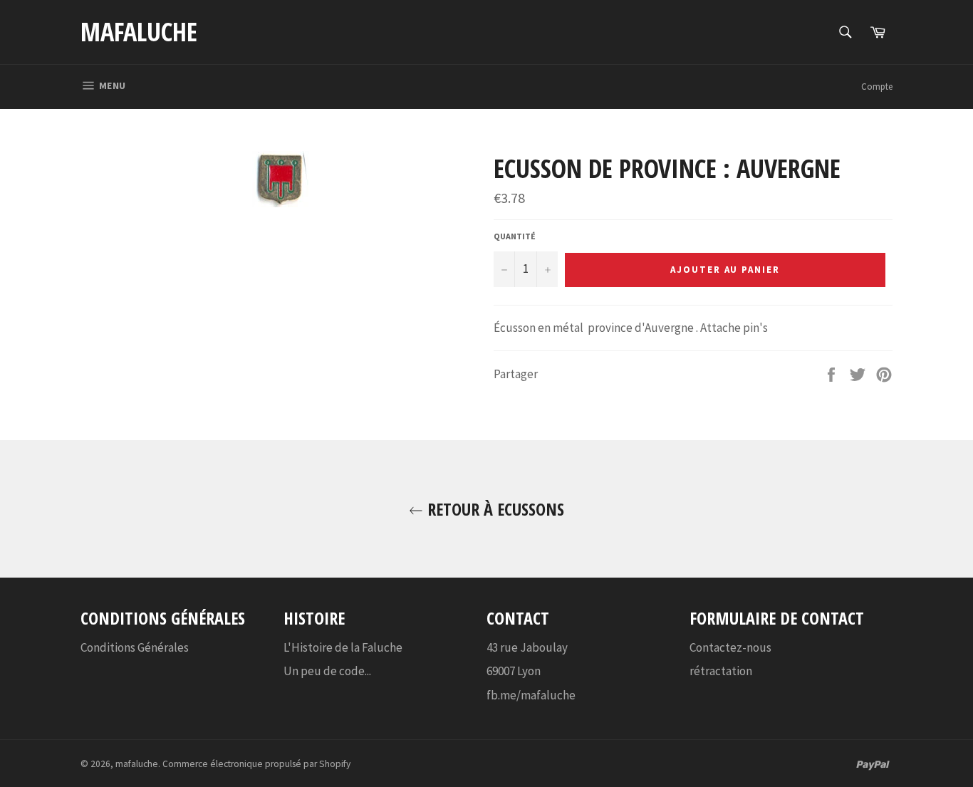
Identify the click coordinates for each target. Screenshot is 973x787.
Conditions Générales (134, 647)
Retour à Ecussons (493, 509)
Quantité (515, 236)
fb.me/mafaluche (531, 695)
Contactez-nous (730, 647)
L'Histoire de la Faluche (342, 647)
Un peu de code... (327, 671)
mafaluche (138, 31)
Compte (877, 86)
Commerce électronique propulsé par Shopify (256, 764)
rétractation (721, 671)
